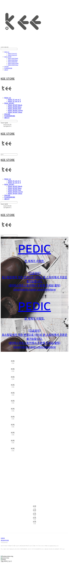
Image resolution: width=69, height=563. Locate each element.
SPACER (6, 66)
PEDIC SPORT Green (13, 63)
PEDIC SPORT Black (13, 58)
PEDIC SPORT (7, 57)
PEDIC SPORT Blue (13, 60)
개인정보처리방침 (5, 540)
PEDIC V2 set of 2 (12, 53)
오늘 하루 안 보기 (6, 561)
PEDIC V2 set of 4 (12, 55)
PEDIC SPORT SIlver (13, 65)
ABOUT (6, 70)
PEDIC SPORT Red (12, 61)
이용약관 (3, 538)
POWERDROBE (8, 68)
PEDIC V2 (6, 52)
